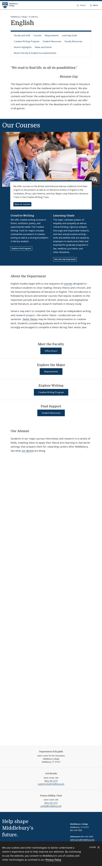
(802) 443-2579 (51, 781)
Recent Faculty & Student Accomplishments (35, 53)
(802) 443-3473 (51, 803)
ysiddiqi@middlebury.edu (51, 806)
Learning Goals (69, 35)
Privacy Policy (53, 859)
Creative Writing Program (26, 41)
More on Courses (22, 204)
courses (68, 283)
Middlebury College (19, 16)
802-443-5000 (76, 830)
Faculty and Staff (22, 35)
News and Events (43, 47)
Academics (33, 16)
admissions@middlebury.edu (82, 839)
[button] (81, 5)
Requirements (52, 35)
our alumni (28, 450)
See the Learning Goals (65, 259)
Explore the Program (21, 248)
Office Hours (51, 350)
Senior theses (30, 319)
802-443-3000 (87, 836)
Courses (37, 35)
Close (93, 847)
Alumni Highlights (23, 47)
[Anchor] (80, 76)
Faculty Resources (73, 41)
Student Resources (52, 41)
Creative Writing (22, 215)
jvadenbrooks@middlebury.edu (51, 784)
